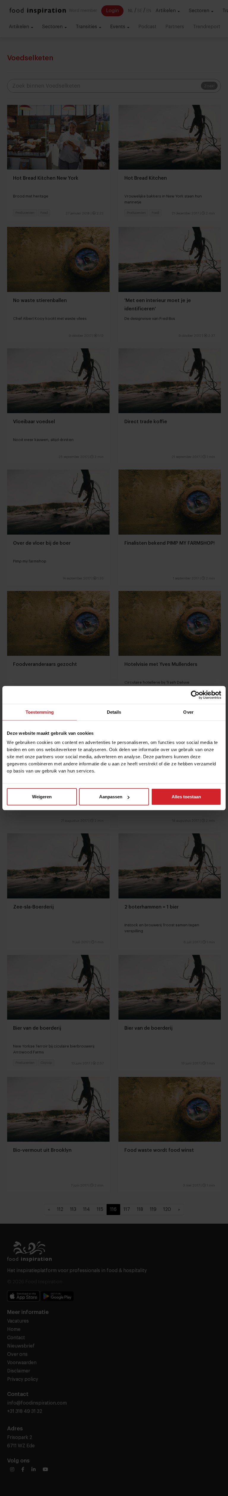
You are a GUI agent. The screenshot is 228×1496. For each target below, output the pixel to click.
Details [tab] (114, 711)
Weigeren (42, 796)
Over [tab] (188, 711)
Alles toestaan (186, 796)
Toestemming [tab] (40, 711)
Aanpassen (110, 796)
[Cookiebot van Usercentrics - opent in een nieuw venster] (195, 694)
